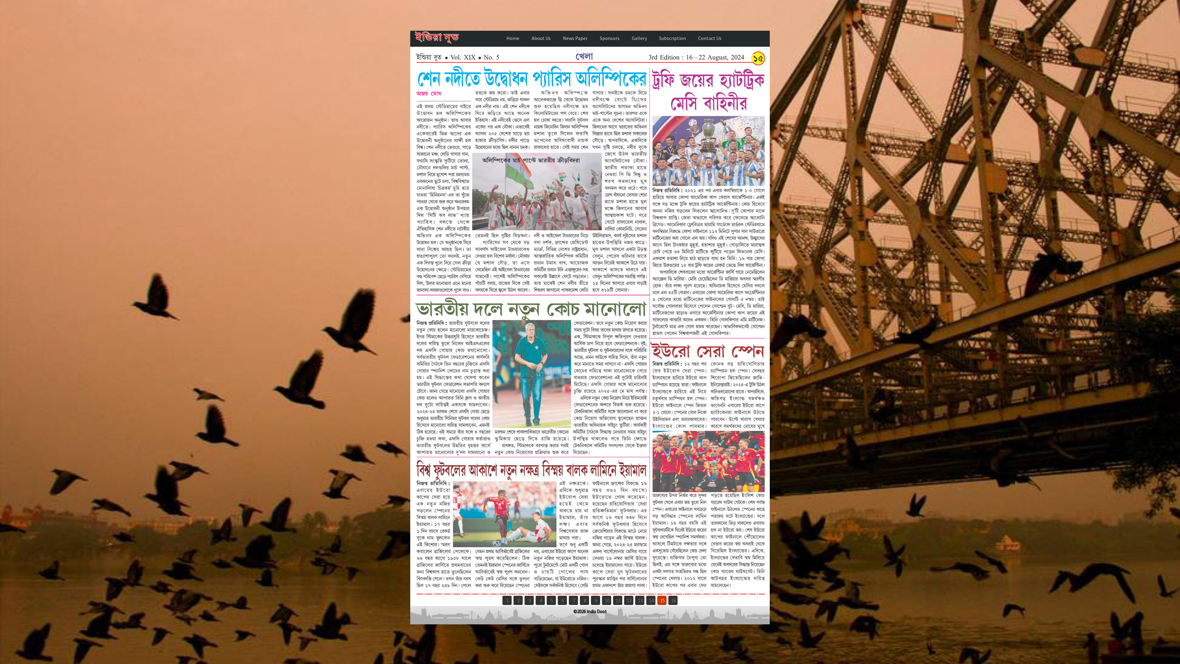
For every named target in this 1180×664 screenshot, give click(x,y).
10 (607, 600)
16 (673, 600)
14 (651, 600)
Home (512, 38)
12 (629, 600)
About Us (541, 38)
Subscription (672, 38)
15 (662, 600)
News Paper (575, 38)
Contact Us (710, 38)
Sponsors (610, 38)
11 (618, 600)
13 (640, 600)
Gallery (639, 38)
